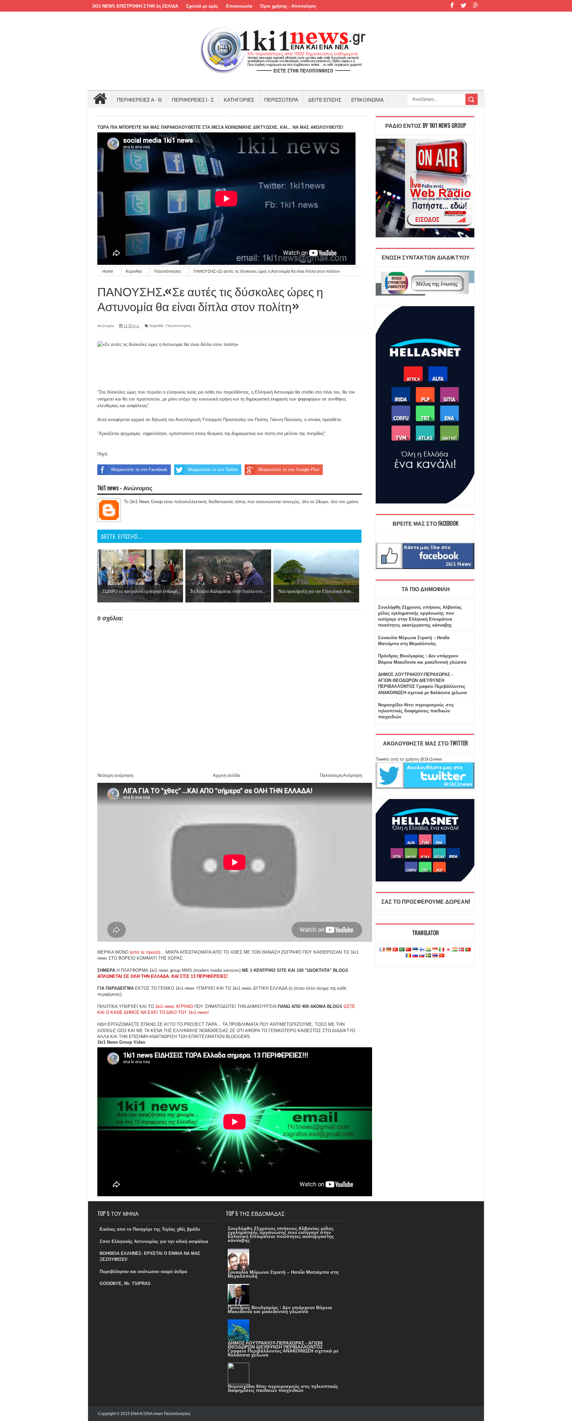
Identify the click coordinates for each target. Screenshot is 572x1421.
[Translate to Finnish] (421, 949)
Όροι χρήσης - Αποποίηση (288, 6)
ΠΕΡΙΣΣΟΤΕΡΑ (281, 99)
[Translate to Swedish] (428, 955)
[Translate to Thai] (435, 955)
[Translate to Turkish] (395, 949)
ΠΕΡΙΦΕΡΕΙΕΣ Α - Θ (139, 99)
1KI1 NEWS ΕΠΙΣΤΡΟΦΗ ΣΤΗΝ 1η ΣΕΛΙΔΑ (135, 6)
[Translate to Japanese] (448, 949)
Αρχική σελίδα (226, 775)
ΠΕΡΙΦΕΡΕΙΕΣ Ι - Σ (193, 99)
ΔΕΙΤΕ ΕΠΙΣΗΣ (324, 99)
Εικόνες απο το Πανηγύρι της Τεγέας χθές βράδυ (150, 1229)
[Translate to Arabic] (402, 949)
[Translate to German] (388, 949)
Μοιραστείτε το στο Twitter (213, 469)
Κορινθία (156, 326)
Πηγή (102, 453)
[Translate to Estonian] (415, 949)
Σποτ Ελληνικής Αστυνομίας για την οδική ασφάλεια (154, 1241)
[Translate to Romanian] (408, 955)
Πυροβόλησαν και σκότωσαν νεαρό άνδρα (143, 1271)
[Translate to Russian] (415, 955)
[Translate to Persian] (454, 949)
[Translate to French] (382, 949)
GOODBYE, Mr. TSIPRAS (125, 1283)
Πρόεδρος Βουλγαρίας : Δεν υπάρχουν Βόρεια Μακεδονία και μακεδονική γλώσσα (280, 1309)
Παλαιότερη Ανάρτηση (341, 775)
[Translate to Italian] (441, 949)
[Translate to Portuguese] (468, 949)
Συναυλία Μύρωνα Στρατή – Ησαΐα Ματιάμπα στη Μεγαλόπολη (283, 1274)
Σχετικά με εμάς (202, 6)
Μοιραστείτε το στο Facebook (139, 469)
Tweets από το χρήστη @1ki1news (409, 759)
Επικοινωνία (239, 6)
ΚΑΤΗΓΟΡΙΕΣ (239, 99)
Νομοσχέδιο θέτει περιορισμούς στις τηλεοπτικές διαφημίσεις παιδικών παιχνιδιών (416, 710)
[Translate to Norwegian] (461, 949)
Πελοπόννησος (178, 326)
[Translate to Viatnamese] (441, 955)
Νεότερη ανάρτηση (115, 775)
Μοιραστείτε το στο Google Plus (289, 469)
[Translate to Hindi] (428, 949)
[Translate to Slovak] (421, 955)
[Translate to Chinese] (408, 949)
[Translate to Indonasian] (435, 949)
